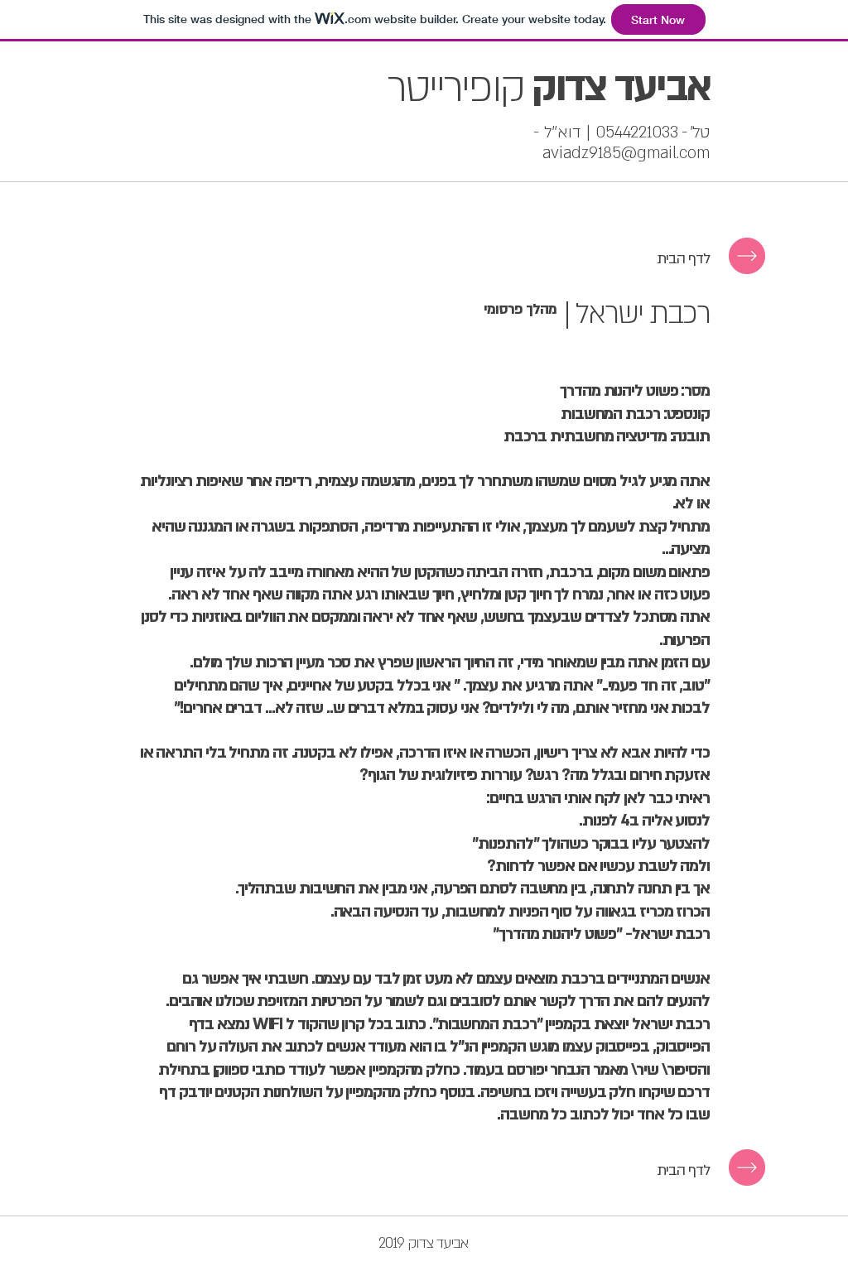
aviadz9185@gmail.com (626, 153)
